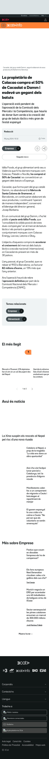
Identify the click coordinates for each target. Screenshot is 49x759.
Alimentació (14, 319)
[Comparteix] (44, 148)
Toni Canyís (31, 582)
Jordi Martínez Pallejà (34, 625)
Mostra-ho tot (24, 634)
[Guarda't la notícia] (37, 148)
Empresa (9, 148)
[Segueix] (18, 148)
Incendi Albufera (34, 15)
